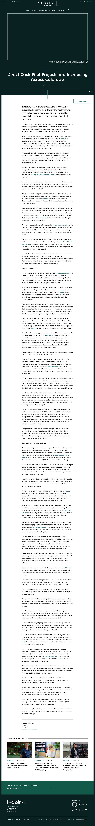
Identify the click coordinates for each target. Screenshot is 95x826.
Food (27, 10)
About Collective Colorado (13, 1)
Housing (33, 10)
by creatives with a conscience (81, 819)
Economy (47, 70)
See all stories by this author (29, 729)
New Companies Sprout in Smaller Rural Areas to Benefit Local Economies (18, 765)
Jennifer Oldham (52, 85)
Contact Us (10, 819)
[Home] (47, 3)
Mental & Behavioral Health (47, 10)
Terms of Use (25, 819)
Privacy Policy (17, 819)
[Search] (68, 10)
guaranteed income (63, 273)
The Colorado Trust (89, 1)
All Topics (61, 10)
